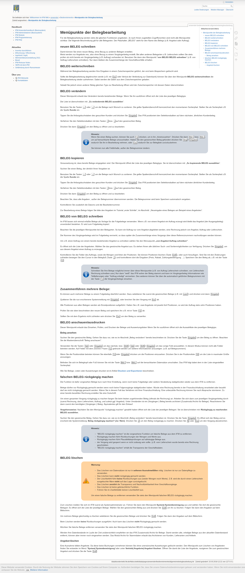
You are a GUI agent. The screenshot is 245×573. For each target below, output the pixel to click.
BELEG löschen (211, 63)
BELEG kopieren (211, 43)
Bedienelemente (66, 18)
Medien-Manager (217, 10)
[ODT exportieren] (236, 54)
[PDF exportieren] (236, 43)
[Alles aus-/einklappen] (236, 49)
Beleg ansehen (212, 56)
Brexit (17, 60)
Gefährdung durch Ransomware (27, 68)
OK (27, 570)
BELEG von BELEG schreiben (216, 46)
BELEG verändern (212, 41)
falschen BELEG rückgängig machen (216, 59)
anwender (54, 18)
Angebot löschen (213, 65)
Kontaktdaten (23, 80)
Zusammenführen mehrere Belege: (215, 49)
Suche (232, 6)
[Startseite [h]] (66, 4)
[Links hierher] (236, 38)
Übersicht (229, 10)
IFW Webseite (23, 78)
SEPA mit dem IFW (22, 65)
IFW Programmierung (23, 38)
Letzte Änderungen (201, 10)
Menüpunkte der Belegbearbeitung (89, 18)
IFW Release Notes (22, 63)
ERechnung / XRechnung (25, 53)
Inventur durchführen (23, 51)
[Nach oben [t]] (236, 59)
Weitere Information (39, 570)
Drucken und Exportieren (130, 371)
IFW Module (20, 35)
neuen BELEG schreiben (214, 35)
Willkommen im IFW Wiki (39, 18)
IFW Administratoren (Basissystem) (28, 33)
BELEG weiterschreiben (214, 38)
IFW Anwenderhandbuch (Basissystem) (30, 30)
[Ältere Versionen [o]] (236, 32)
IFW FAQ (18, 40)
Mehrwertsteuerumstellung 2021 (27, 58)
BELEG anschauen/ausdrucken (217, 53)
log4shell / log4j (21, 55)
